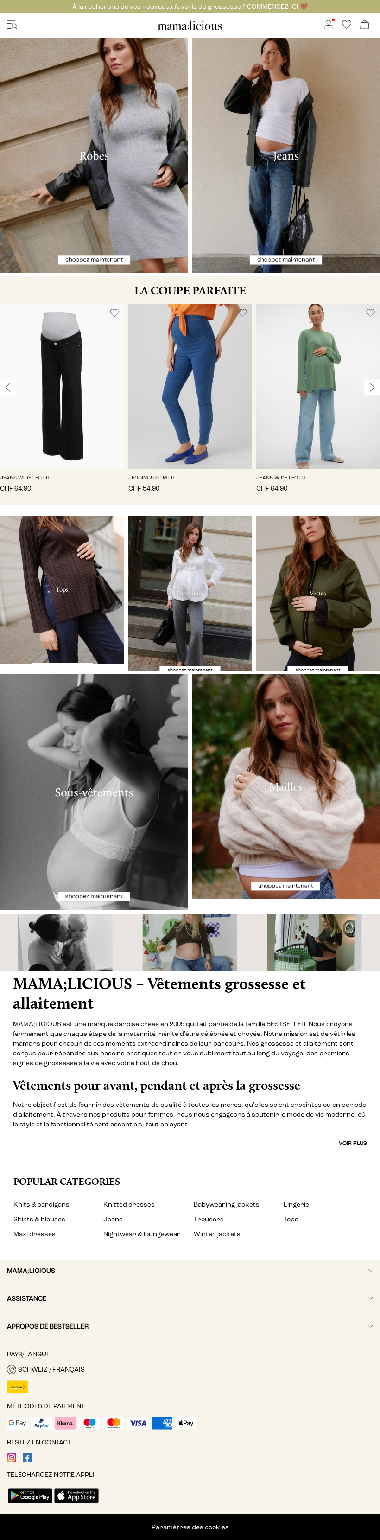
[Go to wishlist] (346, 27)
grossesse (277, 1044)
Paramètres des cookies (190, 1527)
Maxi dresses (34, 1234)
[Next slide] (372, 388)
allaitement (320, 1044)
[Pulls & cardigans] (286, 786)
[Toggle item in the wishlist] (114, 313)
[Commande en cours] (364, 25)
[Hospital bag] (316, 942)
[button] (62, 386)
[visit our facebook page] (27, 1460)
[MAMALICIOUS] (190, 28)
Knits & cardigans (41, 1204)
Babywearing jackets (227, 1204)
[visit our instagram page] (11, 1460)
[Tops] (62, 590)
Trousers (209, 1219)
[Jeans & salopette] (286, 155)
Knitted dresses (129, 1204)
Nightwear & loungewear (142, 1234)
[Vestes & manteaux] (318, 593)
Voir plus (353, 1143)
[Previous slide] (8, 388)
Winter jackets (217, 1234)
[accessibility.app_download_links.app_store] (76, 1504)
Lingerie (296, 1204)
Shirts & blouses (39, 1219)
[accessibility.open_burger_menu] (12, 25)
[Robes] (94, 155)
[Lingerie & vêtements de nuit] (94, 792)
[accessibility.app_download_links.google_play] (30, 1504)
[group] (62, 404)
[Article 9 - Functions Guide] (190, 942)
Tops (291, 1219)
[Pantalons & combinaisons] (190, 593)
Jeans (113, 1219)
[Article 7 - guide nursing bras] (63, 942)
